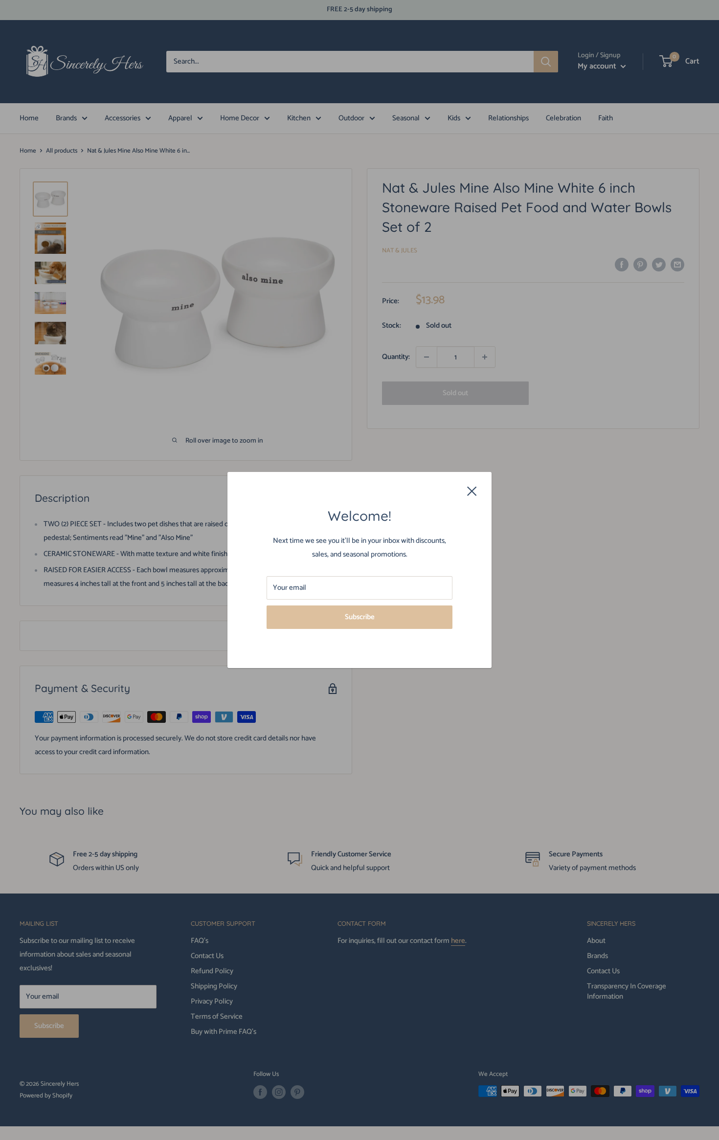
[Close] (472, 490)
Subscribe (360, 617)
